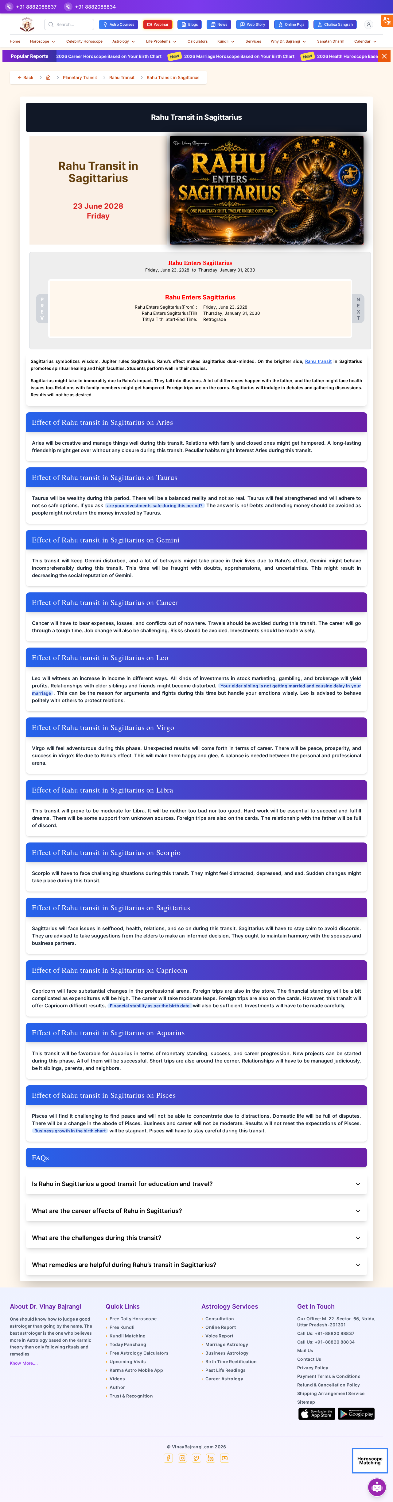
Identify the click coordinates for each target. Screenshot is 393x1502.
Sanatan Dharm (330, 41)
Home (15, 41)
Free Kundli (120, 1327)
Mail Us (305, 1350)
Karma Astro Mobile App (134, 1370)
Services (253, 41)
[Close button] (384, 56)
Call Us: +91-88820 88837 (325, 1333)
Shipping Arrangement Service (331, 1393)
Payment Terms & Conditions (328, 1376)
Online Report (218, 1327)
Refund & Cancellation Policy (328, 1384)
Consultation (217, 1318)
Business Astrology (225, 1353)
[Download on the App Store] (317, 1414)
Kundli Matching (126, 1335)
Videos (115, 1378)
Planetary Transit (80, 77)
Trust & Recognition (129, 1395)
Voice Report (217, 1335)
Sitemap (306, 1402)
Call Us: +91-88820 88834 (326, 1341)
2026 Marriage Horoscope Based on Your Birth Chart (181, 56)
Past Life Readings (223, 1370)
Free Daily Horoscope (131, 1318)
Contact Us (309, 1359)
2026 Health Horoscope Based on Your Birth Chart (312, 56)
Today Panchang (126, 1344)
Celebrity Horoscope (84, 41)
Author (115, 1387)
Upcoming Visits (126, 1361)
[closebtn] (387, 21)
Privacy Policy (312, 1367)
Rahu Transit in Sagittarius (173, 77)
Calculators (198, 41)
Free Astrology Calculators (137, 1353)
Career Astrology (222, 1378)
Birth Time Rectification (229, 1361)
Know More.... (24, 1363)
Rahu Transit (121, 77)
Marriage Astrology (224, 1344)
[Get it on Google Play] (356, 1414)
